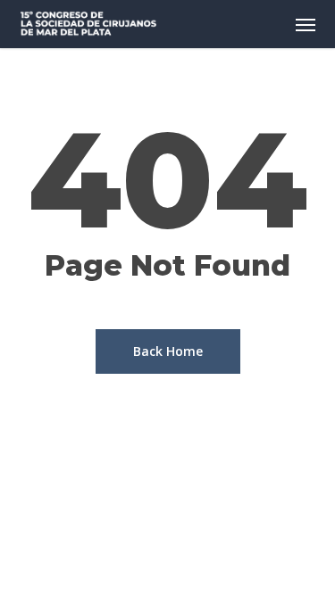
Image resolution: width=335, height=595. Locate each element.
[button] (305, 24)
